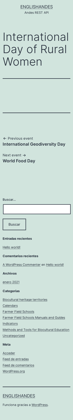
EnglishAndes (36, 6)
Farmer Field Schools (18, 311)
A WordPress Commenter (22, 264)
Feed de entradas (16, 359)
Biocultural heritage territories (25, 299)
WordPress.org (14, 371)
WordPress (40, 405)
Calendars (10, 305)
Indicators (10, 323)
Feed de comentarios (18, 365)
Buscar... (9, 199)
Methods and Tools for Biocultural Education (36, 330)
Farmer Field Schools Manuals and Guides (34, 317)
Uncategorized (14, 336)
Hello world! (11, 247)
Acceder (9, 353)
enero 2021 (11, 282)
